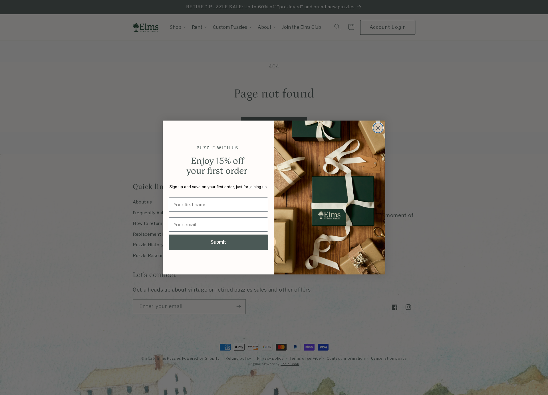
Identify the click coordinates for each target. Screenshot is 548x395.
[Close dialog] (378, 128)
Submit (218, 242)
